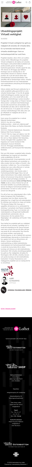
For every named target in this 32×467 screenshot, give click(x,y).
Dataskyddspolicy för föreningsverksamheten (16, 397)
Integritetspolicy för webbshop (16, 392)
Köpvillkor (16, 389)
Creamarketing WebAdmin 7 (19, 464)
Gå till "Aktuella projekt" (8, 308)
